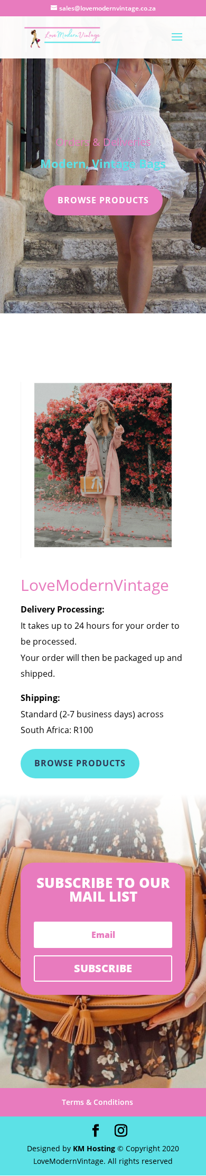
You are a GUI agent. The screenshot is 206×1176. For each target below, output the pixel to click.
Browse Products (103, 200)
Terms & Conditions (97, 1102)
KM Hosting (94, 1148)
